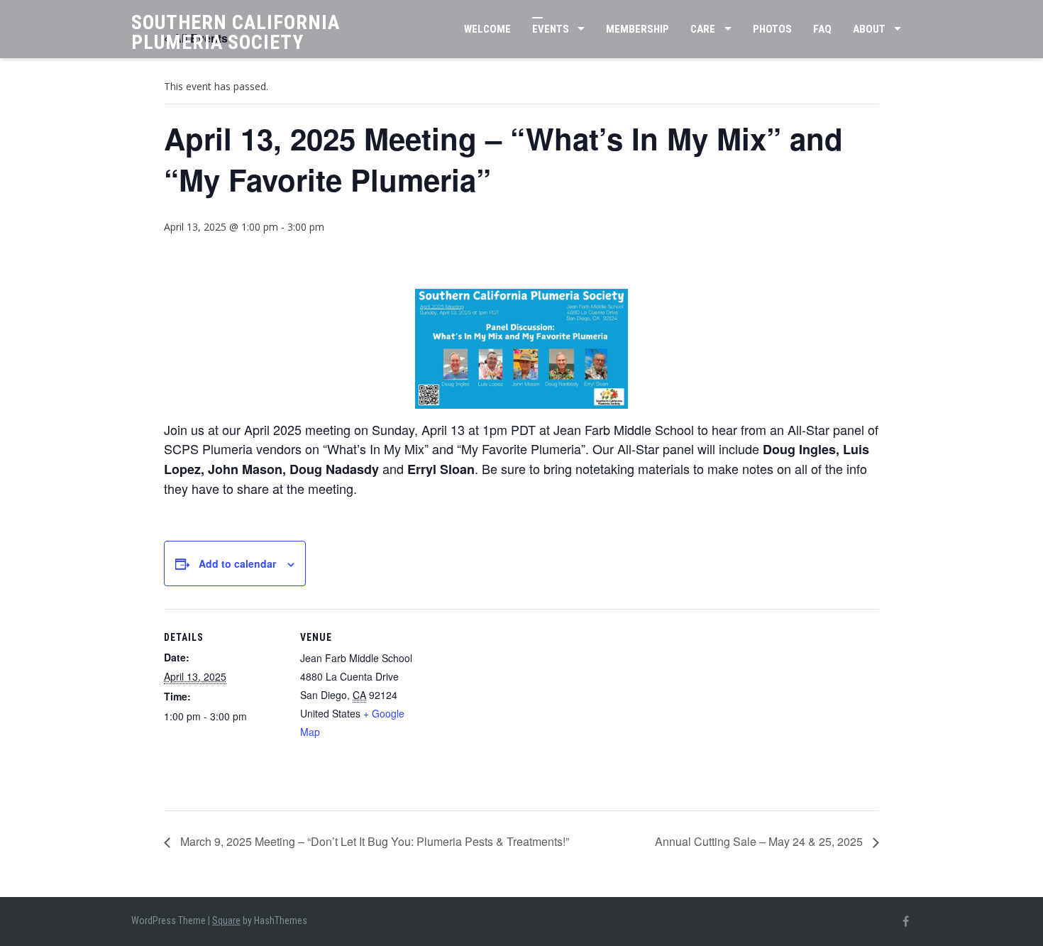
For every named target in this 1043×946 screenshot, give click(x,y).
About (869, 29)
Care (702, 29)
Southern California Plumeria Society (235, 32)
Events (550, 29)
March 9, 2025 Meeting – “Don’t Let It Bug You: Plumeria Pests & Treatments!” (373, 841)
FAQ (822, 29)
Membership (637, 29)
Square (226, 920)
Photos (772, 29)
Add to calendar (237, 563)
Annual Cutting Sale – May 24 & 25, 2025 (760, 841)
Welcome (487, 29)
